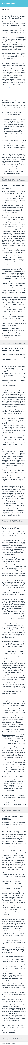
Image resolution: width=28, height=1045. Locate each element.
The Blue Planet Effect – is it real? (13, 817)
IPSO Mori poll (19, 959)
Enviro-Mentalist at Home (16, 178)
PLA (15, 180)
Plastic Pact (18, 521)
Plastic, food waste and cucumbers (13, 186)
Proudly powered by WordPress (8, 1043)
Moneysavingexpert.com (8, 734)
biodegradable (5, 180)
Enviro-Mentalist (8, 3)
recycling (22, 521)
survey (13, 733)
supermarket (4, 523)
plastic (17, 180)
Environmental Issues (14, 179)
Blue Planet (21, 1038)
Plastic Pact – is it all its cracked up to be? (13, 349)
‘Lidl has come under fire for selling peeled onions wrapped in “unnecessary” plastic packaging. (13, 635)
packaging (20, 343)
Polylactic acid (22, 180)
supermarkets (5, 811)
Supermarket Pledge (12, 528)
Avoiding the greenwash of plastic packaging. (13, 17)
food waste (15, 343)
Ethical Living (13, 1038)
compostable (11, 180)
